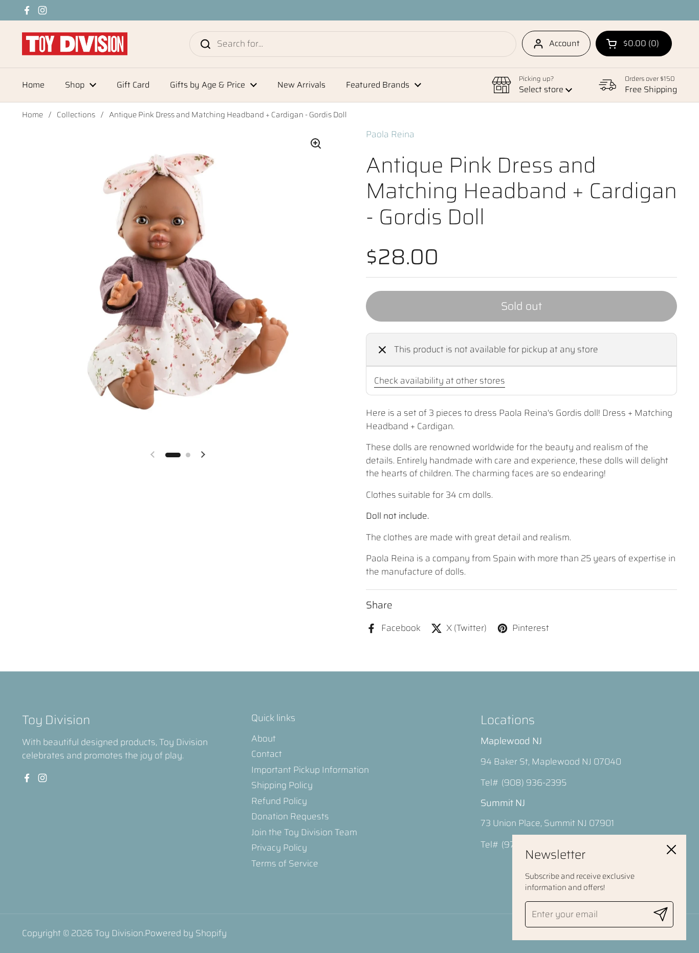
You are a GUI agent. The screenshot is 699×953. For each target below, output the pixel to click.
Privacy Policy (279, 847)
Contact (266, 753)
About (263, 738)
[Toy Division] (74, 43)
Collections (76, 115)
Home (32, 115)
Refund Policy (279, 801)
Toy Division (119, 933)
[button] (634, 43)
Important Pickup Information (310, 769)
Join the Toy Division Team (304, 832)
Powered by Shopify (186, 933)
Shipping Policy (282, 785)
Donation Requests (290, 816)
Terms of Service (284, 863)
